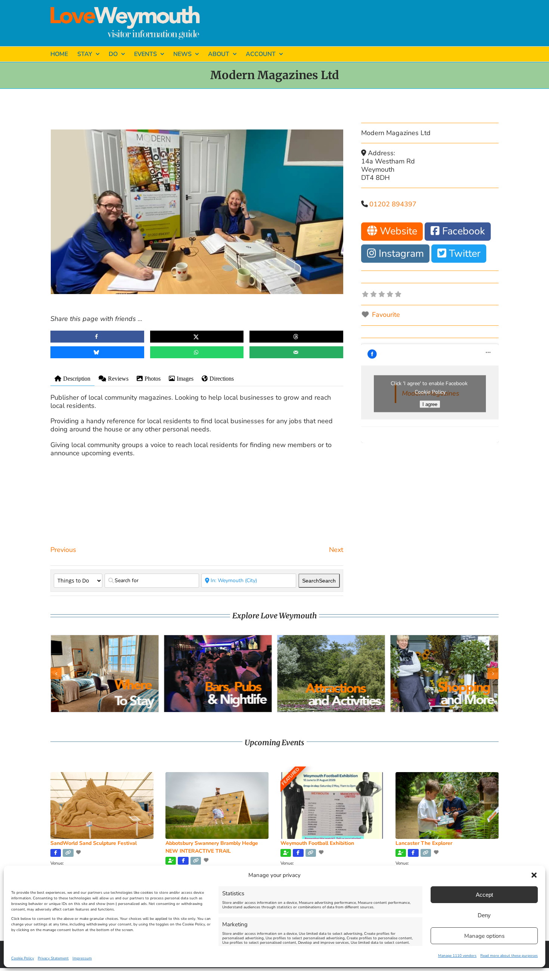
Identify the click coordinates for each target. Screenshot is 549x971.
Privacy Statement (53, 958)
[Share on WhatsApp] (197, 352)
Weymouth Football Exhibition (317, 843)
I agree (429, 404)
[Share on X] (197, 337)
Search (319, 581)
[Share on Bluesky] (97, 352)
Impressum (82, 958)
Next (336, 549)
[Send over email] (296, 352)
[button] (534, 875)
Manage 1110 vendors (457, 955)
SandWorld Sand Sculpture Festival (93, 843)
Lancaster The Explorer (424, 843)
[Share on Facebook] (97, 337)
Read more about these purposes (509, 955)
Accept (484, 895)
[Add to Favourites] (79, 852)
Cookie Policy (22, 958)
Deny (484, 915)
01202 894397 (392, 204)
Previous (63, 549)
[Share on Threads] (296, 337)
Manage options (484, 936)
